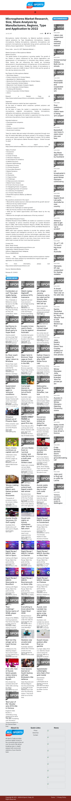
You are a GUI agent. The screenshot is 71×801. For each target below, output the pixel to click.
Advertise (36, 733)
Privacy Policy (61, 797)
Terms (53, 797)
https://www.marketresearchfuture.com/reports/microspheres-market (27, 146)
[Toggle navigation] (35, 12)
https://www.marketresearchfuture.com (18, 266)
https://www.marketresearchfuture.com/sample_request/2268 (25, 98)
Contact (35, 735)
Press (35, 730)
